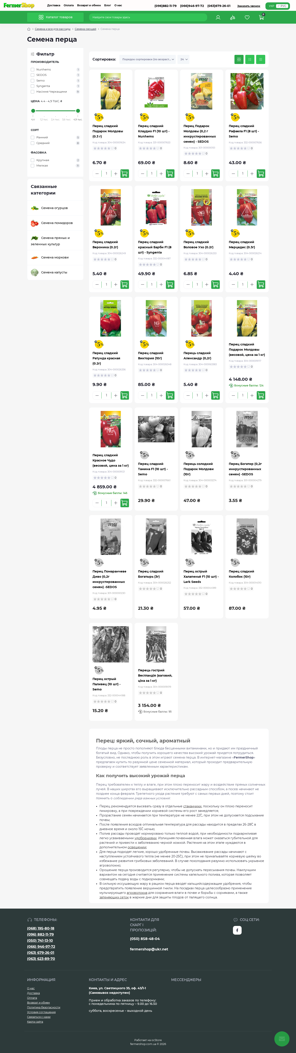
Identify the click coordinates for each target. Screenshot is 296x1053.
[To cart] (124, 173)
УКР (271, 6)
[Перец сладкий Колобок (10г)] (247, 536)
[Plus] (115, 174)
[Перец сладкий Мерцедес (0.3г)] (247, 207)
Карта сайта (35, 1021)
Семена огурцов (54, 208)
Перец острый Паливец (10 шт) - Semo (106, 684)
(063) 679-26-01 (40, 953)
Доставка (53, 5)
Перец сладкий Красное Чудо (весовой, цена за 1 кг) (111, 460)
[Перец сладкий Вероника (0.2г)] (111, 207)
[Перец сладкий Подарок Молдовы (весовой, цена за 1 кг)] (247, 318)
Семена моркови (55, 257)
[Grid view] (239, 59)
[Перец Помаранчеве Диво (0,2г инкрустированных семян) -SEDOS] (111, 536)
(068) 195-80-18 (40, 928)
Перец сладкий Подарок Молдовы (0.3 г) (108, 131)
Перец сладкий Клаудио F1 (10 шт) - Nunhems (153, 131)
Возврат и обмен (89, 5)
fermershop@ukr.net (149, 949)
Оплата (69, 5)
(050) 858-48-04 (145, 939)
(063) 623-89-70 (41, 959)
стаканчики (192, 806)
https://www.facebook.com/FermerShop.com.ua (237, 930)
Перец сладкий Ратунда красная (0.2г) (106, 358)
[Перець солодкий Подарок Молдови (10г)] (202, 429)
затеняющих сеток (114, 897)
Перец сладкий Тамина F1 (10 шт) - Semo (153, 469)
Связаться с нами (38, 1017)
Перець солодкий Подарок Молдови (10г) (199, 469)
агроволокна (137, 893)
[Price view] (260, 59)
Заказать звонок (248, 6)
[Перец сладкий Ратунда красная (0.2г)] (111, 318)
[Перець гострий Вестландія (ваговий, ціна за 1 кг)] (156, 644)
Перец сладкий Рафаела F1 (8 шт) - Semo (244, 131)
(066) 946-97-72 (41, 947)
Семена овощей (85, 29)
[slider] (33, 110)
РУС (283, 6)
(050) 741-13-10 (40, 941)
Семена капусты (54, 272)
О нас (118, 5)
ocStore (156, 1040)
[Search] (204, 17)
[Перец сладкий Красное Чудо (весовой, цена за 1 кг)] (111, 429)
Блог (107, 5)
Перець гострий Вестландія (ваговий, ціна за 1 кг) (155, 675)
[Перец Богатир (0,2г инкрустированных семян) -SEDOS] (247, 429)
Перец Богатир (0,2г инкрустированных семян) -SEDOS (245, 469)
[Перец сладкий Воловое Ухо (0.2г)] (202, 207)
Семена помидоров (57, 223)
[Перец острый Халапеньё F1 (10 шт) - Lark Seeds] (202, 536)
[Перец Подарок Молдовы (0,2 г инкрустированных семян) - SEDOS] (202, 91)
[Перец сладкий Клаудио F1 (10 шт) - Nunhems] (156, 91)
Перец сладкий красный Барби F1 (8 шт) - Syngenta (154, 247)
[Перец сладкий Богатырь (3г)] (156, 536)
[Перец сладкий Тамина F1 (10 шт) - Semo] (156, 429)
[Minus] (97, 174)
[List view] (249, 59)
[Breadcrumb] (29, 29)
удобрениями (146, 838)
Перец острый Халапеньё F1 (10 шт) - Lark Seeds (201, 576)
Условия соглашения (41, 1012)
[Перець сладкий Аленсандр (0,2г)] (202, 318)
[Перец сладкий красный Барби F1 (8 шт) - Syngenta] (156, 207)
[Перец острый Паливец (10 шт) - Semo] (111, 644)
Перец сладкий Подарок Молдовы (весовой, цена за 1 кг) (247, 349)
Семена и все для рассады (52, 29)
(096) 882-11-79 (40, 934)
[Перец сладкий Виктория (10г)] (156, 318)
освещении (137, 847)
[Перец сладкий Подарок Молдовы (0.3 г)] (111, 91)
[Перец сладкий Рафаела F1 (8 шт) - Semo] (247, 91)
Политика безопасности (43, 1007)
